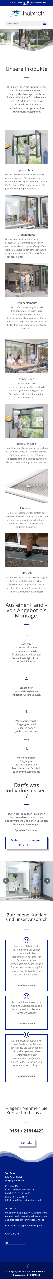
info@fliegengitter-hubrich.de (27, 1200)
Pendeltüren (26, 379)
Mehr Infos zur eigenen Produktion (26, 842)
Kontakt (26, 1143)
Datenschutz (38, 1271)
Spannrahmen (26, 170)
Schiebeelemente (26, 303)
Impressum (19, 1275)
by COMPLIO (33, 1275)
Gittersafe (26, 573)
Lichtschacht (26, 508)
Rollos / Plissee (26, 444)
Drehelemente (26, 234)
